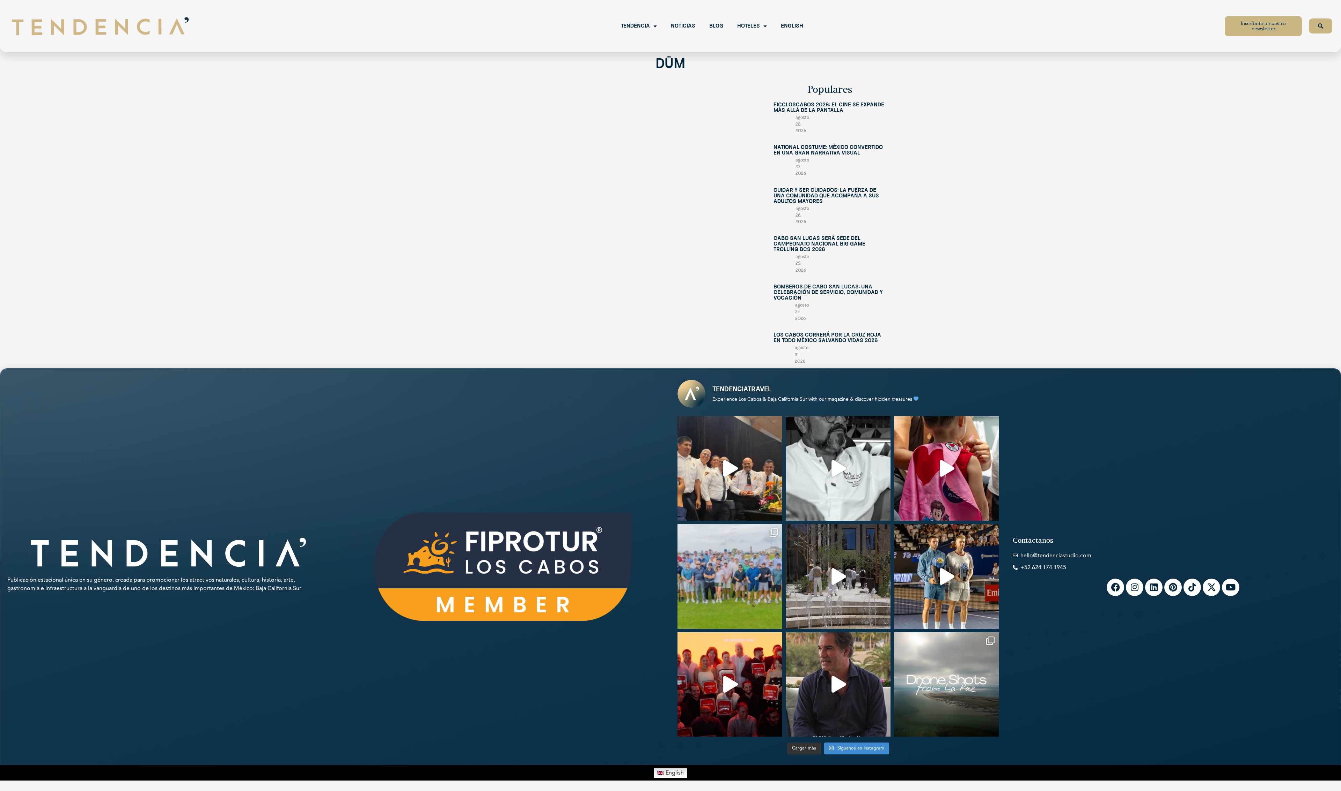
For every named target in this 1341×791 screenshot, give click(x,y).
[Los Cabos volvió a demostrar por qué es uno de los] (729, 684)
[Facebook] (1115, 587)
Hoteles (748, 26)
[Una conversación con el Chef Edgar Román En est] (838, 468)
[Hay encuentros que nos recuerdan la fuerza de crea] (729, 468)
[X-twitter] (1211, 587)
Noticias (683, 26)
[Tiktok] (1192, 587)
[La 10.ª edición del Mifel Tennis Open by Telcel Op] (946, 576)
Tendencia (635, 26)
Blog (716, 26)
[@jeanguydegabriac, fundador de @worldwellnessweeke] (838, 684)
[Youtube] (1230, 587)
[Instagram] (1134, 587)
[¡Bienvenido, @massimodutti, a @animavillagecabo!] (838, 576)
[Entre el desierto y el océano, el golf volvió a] (729, 576)
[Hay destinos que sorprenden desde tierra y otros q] (946, 684)
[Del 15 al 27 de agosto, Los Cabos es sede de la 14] (946, 468)
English (792, 26)
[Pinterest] (1173, 587)
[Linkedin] (1154, 587)
